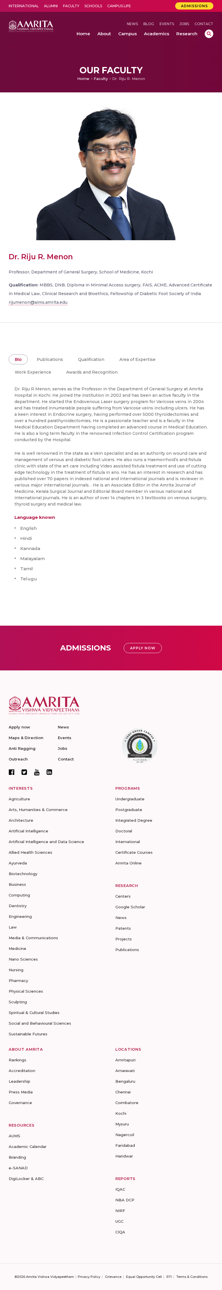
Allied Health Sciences (30, 852)
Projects (123, 939)
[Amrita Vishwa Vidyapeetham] (31, 26)
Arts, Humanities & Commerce (38, 809)
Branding (17, 1157)
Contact (204, 24)
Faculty (71, 6)
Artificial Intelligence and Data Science (46, 841)
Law (13, 927)
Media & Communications (33, 937)
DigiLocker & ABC (26, 1178)
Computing (19, 895)
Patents (123, 928)
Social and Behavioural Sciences (40, 1023)
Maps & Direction (26, 737)
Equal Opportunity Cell (144, 1277)
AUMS (14, 1136)
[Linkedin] (49, 772)
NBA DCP (124, 1200)
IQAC (120, 1189)
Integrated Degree (133, 820)
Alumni (51, 6)
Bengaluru (125, 1081)
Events (167, 24)
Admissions (194, 6)
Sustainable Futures (28, 1034)
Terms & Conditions (192, 1277)
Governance (20, 1102)
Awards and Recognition (92, 372)
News (132, 24)
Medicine (17, 948)
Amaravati (125, 1070)
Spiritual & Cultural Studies (34, 1012)
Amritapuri (125, 1060)
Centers (123, 896)
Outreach (18, 759)
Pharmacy (18, 980)
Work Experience (33, 372)
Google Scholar (130, 907)
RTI (169, 1277)
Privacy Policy (89, 1277)
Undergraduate (130, 799)
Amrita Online (128, 863)
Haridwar (124, 1156)
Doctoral (123, 831)
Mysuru (122, 1124)
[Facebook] (11, 772)
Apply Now (143, 648)
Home (83, 78)
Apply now (19, 727)
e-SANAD (18, 1168)
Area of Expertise (137, 359)
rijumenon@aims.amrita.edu (38, 302)
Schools (93, 6)
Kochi (120, 1113)
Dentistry (18, 905)
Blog (148, 24)
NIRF (120, 1210)
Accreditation (22, 1070)
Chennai (123, 1092)
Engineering (20, 916)
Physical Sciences (26, 991)
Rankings (17, 1060)
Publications (50, 359)
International (24, 6)
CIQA (120, 1232)
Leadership (19, 1081)
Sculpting (18, 1002)
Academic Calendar (28, 1146)
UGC (119, 1221)
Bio (18, 359)
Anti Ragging (22, 748)
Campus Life (119, 6)
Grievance (113, 1277)
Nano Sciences (23, 959)
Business (17, 884)
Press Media (21, 1092)
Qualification (91, 359)
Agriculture (19, 799)
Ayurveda (18, 863)
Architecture (21, 820)
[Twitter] (24, 772)
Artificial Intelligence (28, 831)
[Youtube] (37, 772)
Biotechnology (23, 873)
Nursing (16, 970)
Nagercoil (124, 1134)
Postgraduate (128, 809)
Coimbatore (126, 1102)
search (209, 33)
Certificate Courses (134, 852)
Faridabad (125, 1145)
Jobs (184, 24)
